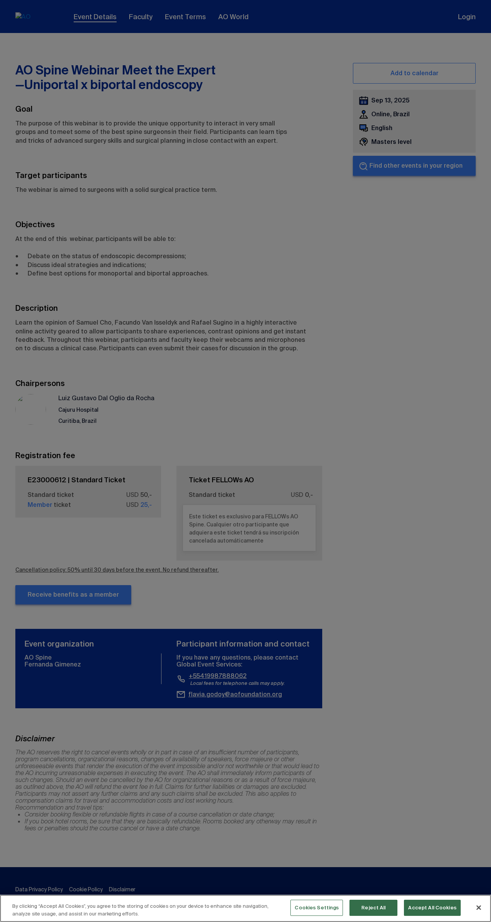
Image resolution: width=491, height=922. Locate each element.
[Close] (478, 907)
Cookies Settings (317, 907)
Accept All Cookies (432, 907)
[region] (245, 908)
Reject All (373, 907)
